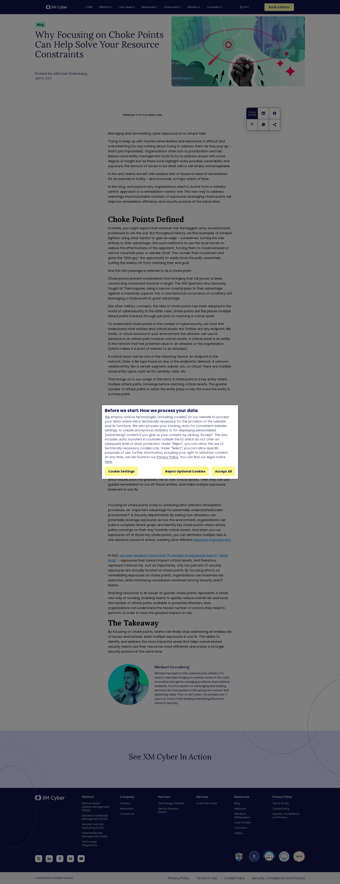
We (107, 417)
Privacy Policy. (168, 457)
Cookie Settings (121, 471)
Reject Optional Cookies (185, 471)
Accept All (223, 471)
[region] (170, 442)
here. (108, 461)
